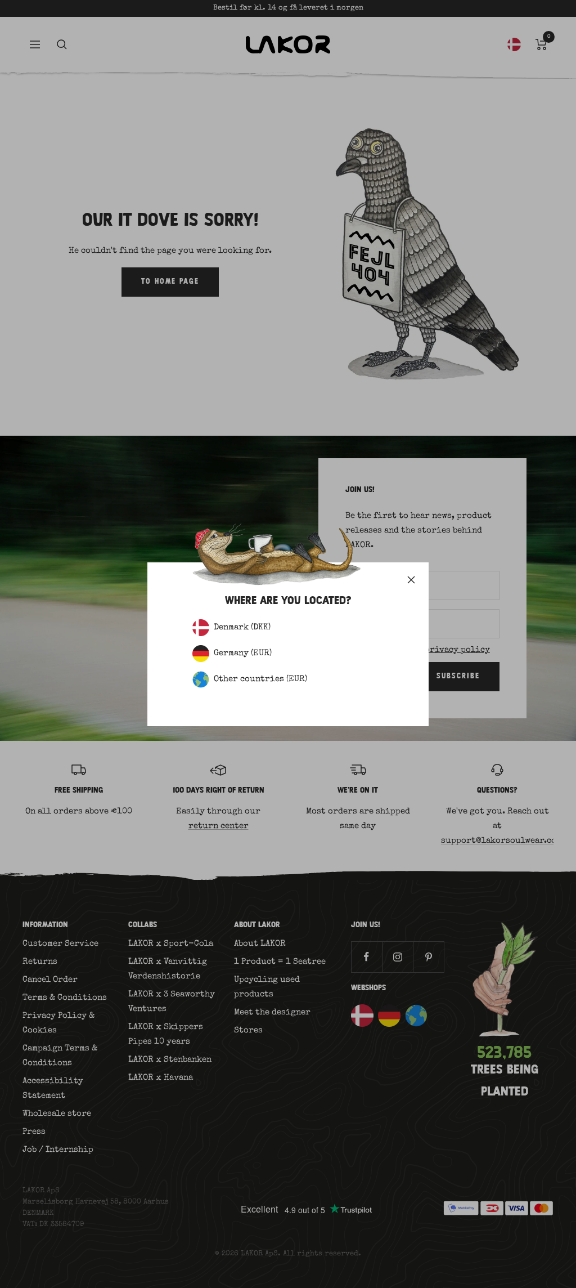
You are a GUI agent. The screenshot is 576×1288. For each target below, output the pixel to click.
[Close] (411, 580)
